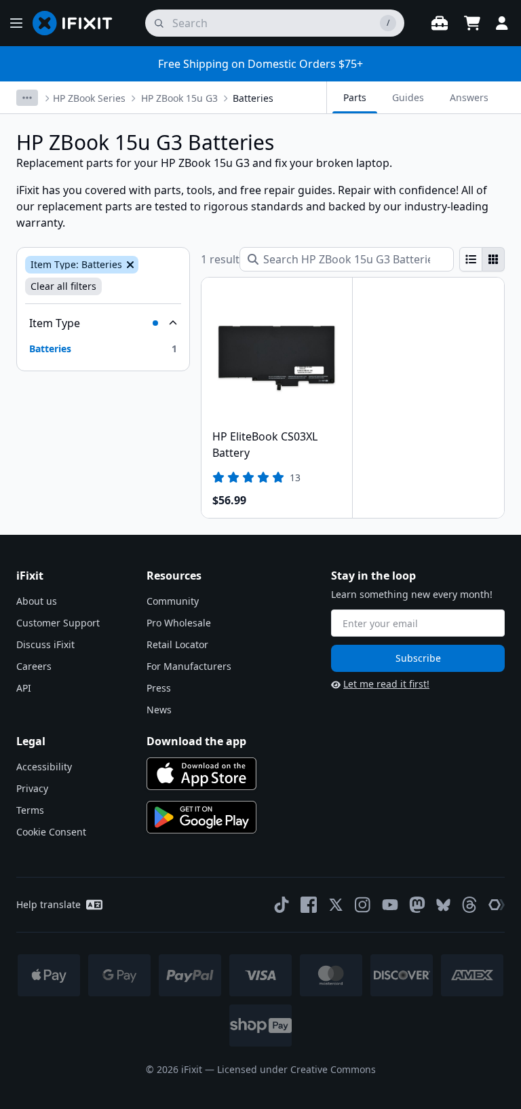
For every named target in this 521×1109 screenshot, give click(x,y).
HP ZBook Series (89, 98)
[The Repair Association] (496, 905)
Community (173, 601)
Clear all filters (63, 286)
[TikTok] (281, 905)
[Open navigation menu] (16, 23)
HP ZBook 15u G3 (179, 98)
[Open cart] (472, 23)
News (159, 709)
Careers (34, 666)
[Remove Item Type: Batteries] (129, 264)
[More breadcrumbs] (27, 98)
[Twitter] (336, 905)
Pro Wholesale (179, 622)
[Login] (502, 23)
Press (159, 687)
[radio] (470, 259)
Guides (408, 97)
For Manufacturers (189, 666)
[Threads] (469, 905)
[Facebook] (309, 905)
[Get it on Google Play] (201, 817)
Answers (469, 97)
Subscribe (418, 658)
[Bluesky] (443, 905)
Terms (30, 810)
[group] (482, 259)
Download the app (196, 741)
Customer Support (58, 622)
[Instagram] (363, 905)
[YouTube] (390, 905)
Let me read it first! (386, 683)
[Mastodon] (417, 905)
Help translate (48, 904)
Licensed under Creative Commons (296, 1069)
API (23, 687)
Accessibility (44, 766)
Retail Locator (177, 644)
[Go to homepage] (78, 23)
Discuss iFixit (45, 644)
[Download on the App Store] (201, 773)
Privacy (32, 788)
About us (36, 601)
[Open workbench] (439, 23)
